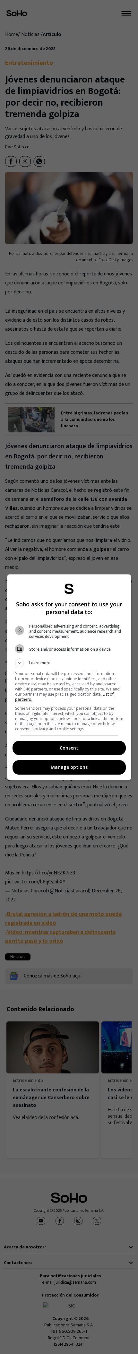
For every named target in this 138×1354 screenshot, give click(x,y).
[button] (69, 662)
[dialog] (69, 677)
